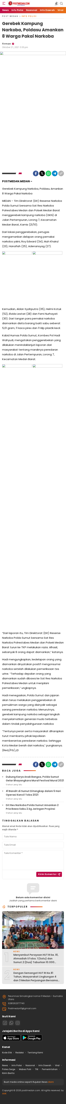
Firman (6, 43)
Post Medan (10, 16)
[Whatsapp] (11, 1023)
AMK (4, 1093)
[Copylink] (61, 173)
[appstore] (11, 1040)
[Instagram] (17, 1023)
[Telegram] (55, 173)
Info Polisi (29, 16)
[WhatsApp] (48, 173)
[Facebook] (36, 173)
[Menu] (4, 3)
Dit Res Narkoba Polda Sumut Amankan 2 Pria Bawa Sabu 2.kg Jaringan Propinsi (32, 807)
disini (51, 1081)
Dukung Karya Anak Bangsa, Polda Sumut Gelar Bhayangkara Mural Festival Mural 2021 (35, 778)
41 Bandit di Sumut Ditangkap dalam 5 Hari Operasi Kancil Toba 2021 (33, 793)
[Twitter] (42, 173)
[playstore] (31, 1040)
